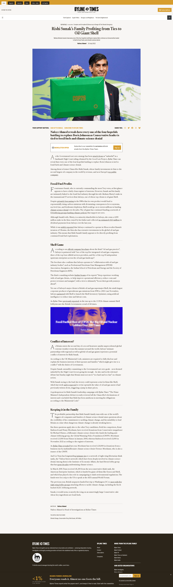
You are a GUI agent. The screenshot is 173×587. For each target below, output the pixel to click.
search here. (66, 565)
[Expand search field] (169, 17)
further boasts (80, 275)
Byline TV (116, 552)
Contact (99, 550)
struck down (98, 156)
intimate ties (81, 456)
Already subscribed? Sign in (126, 584)
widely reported (67, 227)
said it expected (70, 385)
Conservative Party (64, 518)
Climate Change (54, 518)
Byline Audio (117, 560)
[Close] (170, 574)
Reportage (64, 24)
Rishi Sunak (72, 518)
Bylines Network (118, 572)
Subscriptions (165, 10)
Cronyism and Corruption (80, 24)
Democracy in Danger (93, 24)
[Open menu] (2, 17)
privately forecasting (65, 201)
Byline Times (117, 547)
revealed (61, 446)
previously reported (71, 301)
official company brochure (78, 249)
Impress (87, 550)
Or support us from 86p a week (127, 580)
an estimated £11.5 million (109, 220)
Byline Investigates (119, 569)
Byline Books (117, 557)
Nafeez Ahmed (81, 43)
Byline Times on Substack (120, 555)
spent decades (63, 465)
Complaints (100, 556)
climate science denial (59, 210)
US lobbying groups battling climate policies (68, 213)
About (98, 547)
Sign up (117, 148)
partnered (61, 294)
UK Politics (78, 518)
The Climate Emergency (106, 24)
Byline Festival (117, 550)
